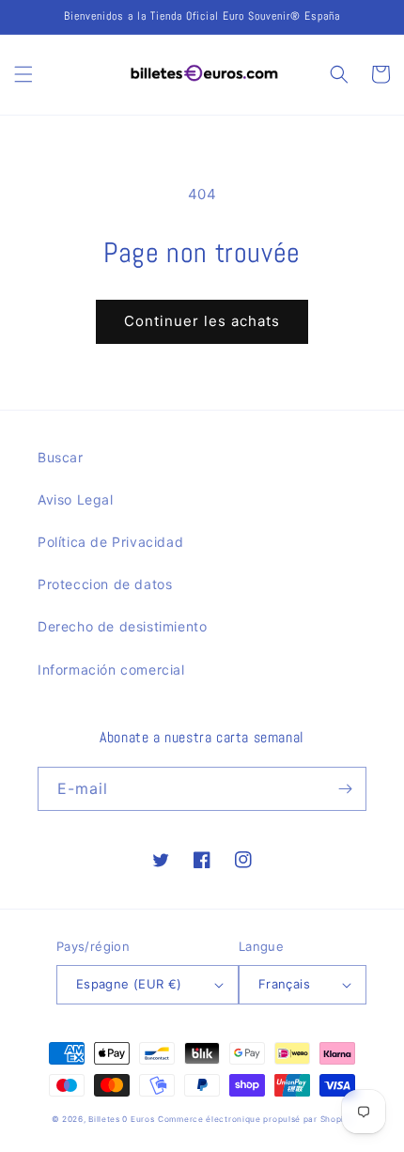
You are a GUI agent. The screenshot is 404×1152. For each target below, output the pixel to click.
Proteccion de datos (105, 584)
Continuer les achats (202, 321)
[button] (23, 74)
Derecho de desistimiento (122, 626)
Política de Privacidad (110, 542)
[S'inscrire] (344, 789)
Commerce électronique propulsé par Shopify (255, 1119)
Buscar (61, 457)
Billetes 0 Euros (121, 1119)
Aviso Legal (76, 499)
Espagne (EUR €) (129, 983)
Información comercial (111, 669)
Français (284, 983)
